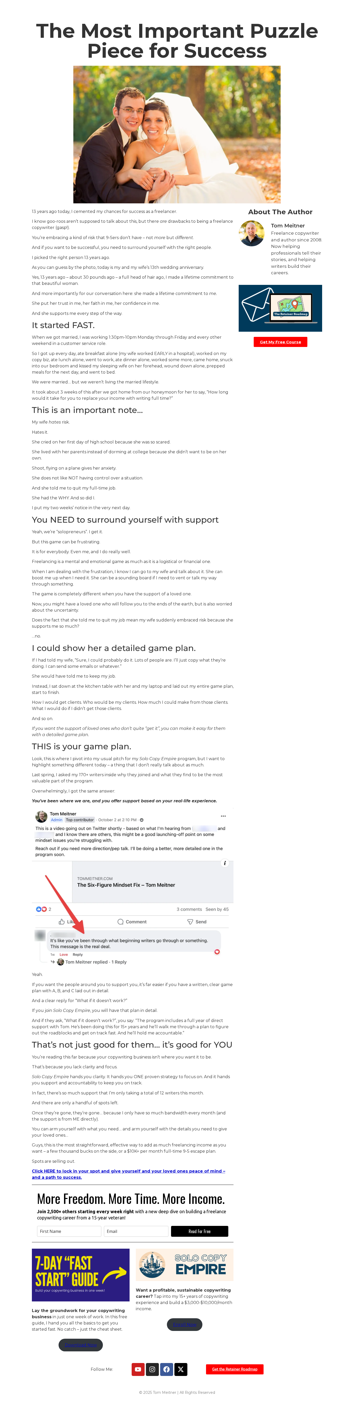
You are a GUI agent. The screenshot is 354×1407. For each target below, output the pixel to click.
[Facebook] (166, 1369)
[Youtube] (138, 1369)
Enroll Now (184, 1324)
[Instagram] (152, 1369)
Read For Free (199, 1231)
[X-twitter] (180, 1369)
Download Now (81, 1345)
